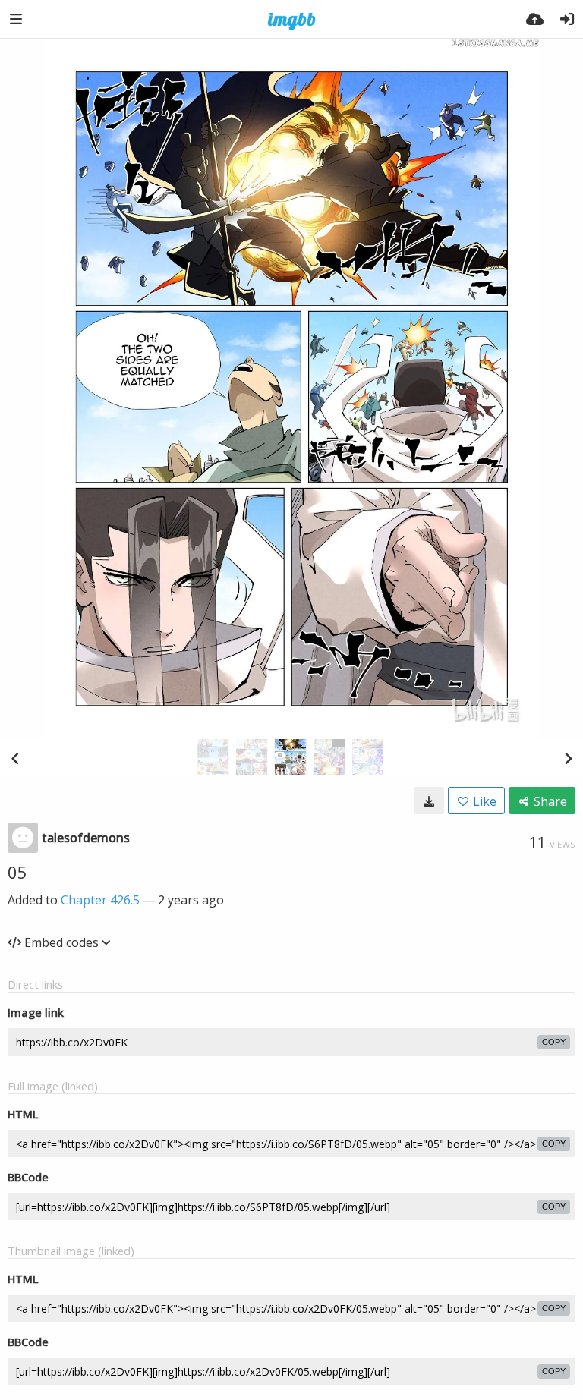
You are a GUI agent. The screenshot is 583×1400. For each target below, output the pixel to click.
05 (17, 871)
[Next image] (568, 758)
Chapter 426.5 (100, 900)
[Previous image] (15, 758)
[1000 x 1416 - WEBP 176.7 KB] (429, 800)
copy (554, 1041)
